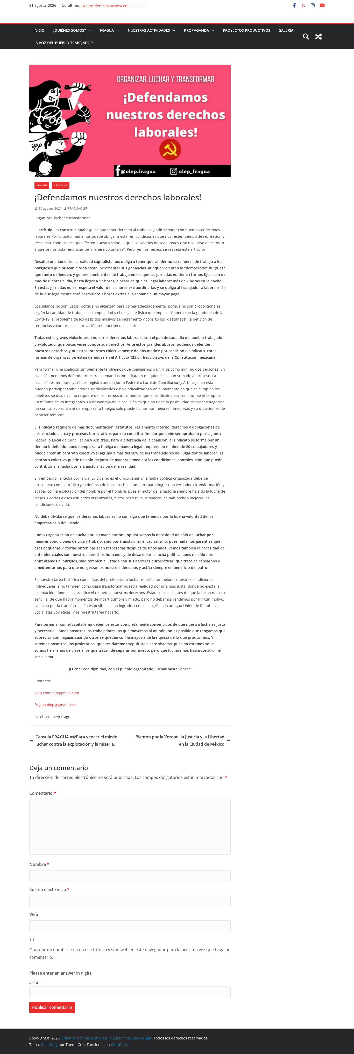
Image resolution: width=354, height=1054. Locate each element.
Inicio (39, 30)
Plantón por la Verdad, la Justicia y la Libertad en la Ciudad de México (180, 740)
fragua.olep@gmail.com (55, 704)
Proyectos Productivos (246, 30)
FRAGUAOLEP (78, 208)
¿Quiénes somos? (69, 30)
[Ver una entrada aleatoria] (318, 36)
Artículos (60, 185)
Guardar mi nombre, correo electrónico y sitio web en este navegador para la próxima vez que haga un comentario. (130, 953)
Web (33, 914)
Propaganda (196, 30)
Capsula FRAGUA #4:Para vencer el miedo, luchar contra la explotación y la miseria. (77, 740)
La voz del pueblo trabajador (63, 42)
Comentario (42, 793)
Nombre (39, 864)
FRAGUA (107, 30)
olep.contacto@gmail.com (56, 692)
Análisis (42, 185)
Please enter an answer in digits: (61, 973)
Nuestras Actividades (149, 30)
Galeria (286, 30)
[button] (88, 30)
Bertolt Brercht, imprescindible (108, 5)
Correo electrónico (49, 889)
